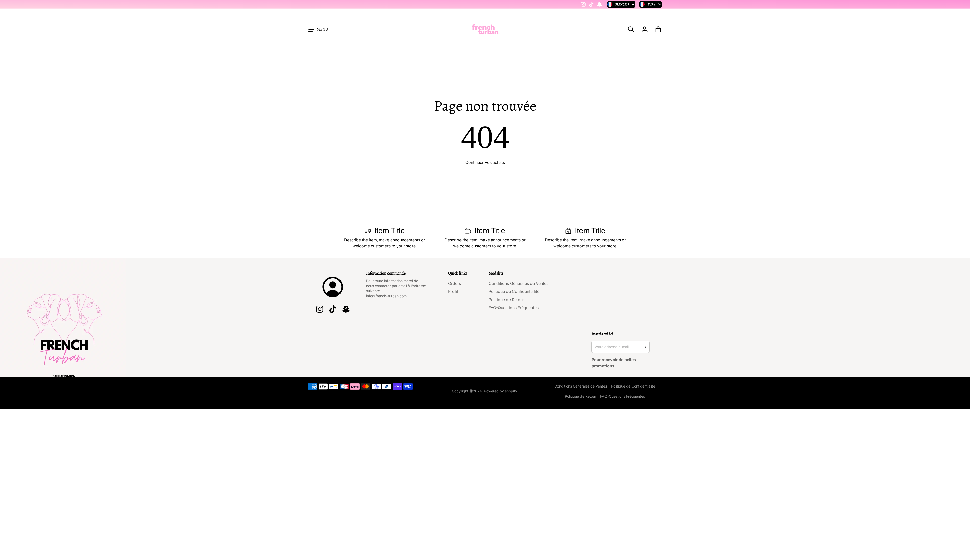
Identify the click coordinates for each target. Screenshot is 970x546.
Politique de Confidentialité (514, 291)
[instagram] (583, 4)
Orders (454, 283)
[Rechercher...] (631, 29)
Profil (453, 291)
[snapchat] (599, 4)
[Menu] (318, 29)
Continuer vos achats (485, 162)
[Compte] (644, 29)
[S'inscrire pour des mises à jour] (643, 347)
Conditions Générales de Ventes (518, 283)
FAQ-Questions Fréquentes (514, 307)
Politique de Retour (506, 299)
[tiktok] (591, 4)
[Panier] (658, 29)
